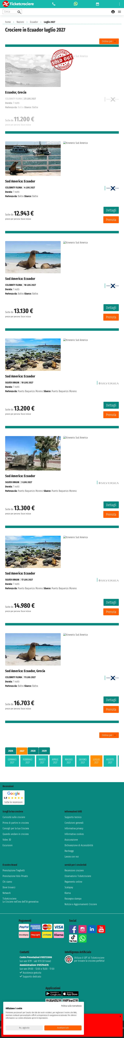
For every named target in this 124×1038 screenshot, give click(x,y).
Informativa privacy (74, 828)
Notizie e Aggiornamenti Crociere (81, 904)
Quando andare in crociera (16, 834)
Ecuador (34, 22)
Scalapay (69, 887)
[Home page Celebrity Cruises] (112, 187)
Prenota (111, 220)
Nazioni (20, 22)
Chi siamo (7, 881)
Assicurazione (71, 839)
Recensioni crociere (74, 870)
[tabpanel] (62, 761)
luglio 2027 (96, 761)
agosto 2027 (110, 761)
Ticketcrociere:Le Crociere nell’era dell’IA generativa (20, 900)
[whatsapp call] (76, 4)
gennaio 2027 (12, 761)
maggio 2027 (68, 761)
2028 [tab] (33, 750)
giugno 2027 (83, 761)
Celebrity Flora (13, 187)
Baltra (21, 196)
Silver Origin (12, 382)
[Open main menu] (119, 12)
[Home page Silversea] (109, 382)
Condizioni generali (74, 822)
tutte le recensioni (14, 802)
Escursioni (8, 845)
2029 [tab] (44, 750)
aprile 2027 (55, 761)
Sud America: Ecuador (20, 181)
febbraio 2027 (27, 761)
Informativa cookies (74, 834)
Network (7, 893)
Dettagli (111, 210)
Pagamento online (73, 881)
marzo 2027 (42, 761)
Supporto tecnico (73, 817)
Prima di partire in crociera (16, 822)
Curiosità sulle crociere (14, 817)
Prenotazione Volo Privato (15, 876)
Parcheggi (69, 850)
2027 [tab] (22, 750)
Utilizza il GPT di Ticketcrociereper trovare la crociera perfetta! (89, 959)
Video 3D (7, 839)
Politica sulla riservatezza (71, 1006)
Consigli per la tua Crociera (16, 828)
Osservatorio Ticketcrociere (78, 876)
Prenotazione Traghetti (14, 870)
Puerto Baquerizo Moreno (30, 391)
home (8, 22)
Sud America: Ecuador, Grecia (25, 671)
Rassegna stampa (73, 898)
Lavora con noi (72, 856)
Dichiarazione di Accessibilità (79, 845)
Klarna (68, 893)
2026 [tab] (10, 750)
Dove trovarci (9, 887)
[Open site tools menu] (119, 4)
